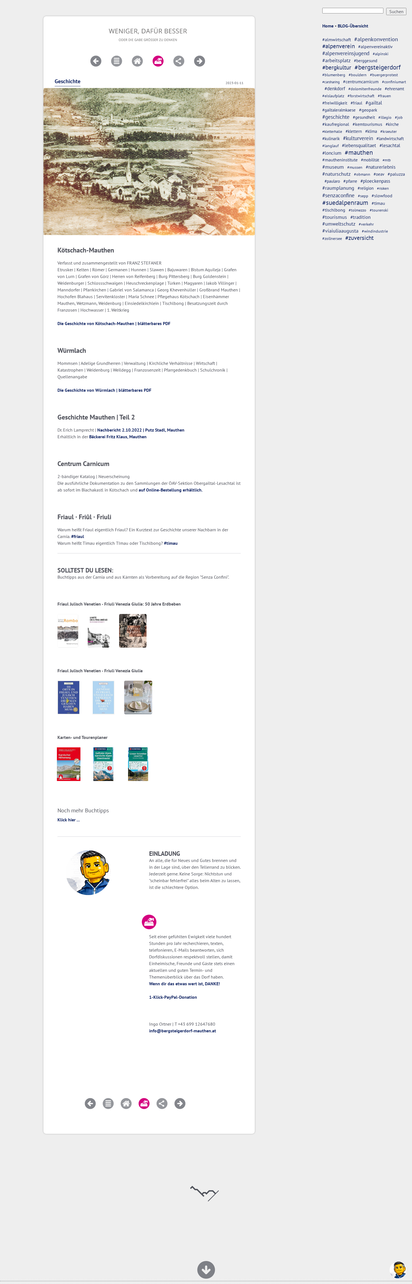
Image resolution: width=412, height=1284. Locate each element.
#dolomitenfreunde (364, 88)
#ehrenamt (394, 88)
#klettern (354, 131)
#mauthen (359, 152)
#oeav (379, 174)
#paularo (332, 181)
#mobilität (370, 160)
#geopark (368, 110)
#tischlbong (333, 210)
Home (328, 26)
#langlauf (330, 145)
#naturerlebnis (380, 167)
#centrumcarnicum (361, 81)
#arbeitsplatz (336, 60)
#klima (371, 131)
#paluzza (396, 174)
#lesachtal (389, 145)
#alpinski (380, 53)
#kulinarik (331, 138)
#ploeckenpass (375, 181)
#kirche (392, 124)
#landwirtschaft (390, 138)
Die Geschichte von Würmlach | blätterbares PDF (104, 390)
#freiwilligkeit (334, 103)
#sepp (363, 195)
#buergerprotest (384, 74)
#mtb (387, 160)
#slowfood (382, 195)
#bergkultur (336, 67)
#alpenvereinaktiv (375, 46)
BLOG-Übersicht (353, 26)
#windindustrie (375, 231)
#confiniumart (394, 81)
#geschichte (335, 116)
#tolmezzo (357, 210)
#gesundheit (364, 117)
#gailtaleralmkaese (339, 110)
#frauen (384, 95)
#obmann (362, 174)
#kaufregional (335, 124)
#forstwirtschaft (361, 95)
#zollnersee (332, 238)
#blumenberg (333, 74)
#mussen (354, 167)
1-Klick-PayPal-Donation (173, 997)
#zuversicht (359, 238)
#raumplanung (338, 188)
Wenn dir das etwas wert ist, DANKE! (184, 983)
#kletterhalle (332, 131)
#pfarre (350, 181)
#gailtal (373, 102)
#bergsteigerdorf (378, 67)
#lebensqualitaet (359, 145)
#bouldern (358, 74)
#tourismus (334, 217)
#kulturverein (358, 138)
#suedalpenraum (345, 202)
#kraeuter (388, 131)
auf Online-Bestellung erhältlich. (171, 490)
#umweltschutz (338, 224)
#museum (333, 167)
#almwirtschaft (336, 39)
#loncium (331, 153)
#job (399, 117)
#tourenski (379, 210)
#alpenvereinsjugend (345, 53)
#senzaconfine (338, 195)
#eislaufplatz (333, 95)
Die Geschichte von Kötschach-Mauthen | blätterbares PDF (113, 323)
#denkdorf (335, 88)
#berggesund (365, 60)
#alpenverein (338, 46)
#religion (366, 188)
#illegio (385, 117)
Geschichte (67, 81)
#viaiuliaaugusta (340, 231)
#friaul (356, 103)
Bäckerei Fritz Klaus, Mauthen (118, 436)
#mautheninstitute (340, 160)
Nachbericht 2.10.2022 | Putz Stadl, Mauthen (140, 430)
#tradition (360, 217)
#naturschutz (336, 174)
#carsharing (331, 81)
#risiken (383, 188)
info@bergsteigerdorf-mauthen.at (182, 1030)
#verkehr (366, 224)
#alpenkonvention (376, 39)
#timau (378, 203)
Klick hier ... (68, 819)
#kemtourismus (367, 124)
